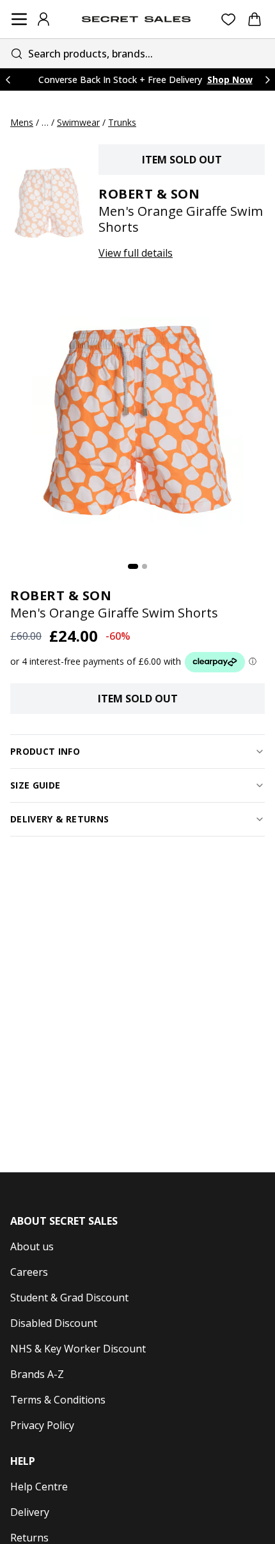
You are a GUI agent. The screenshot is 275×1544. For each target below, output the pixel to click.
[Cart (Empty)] (254, 19)
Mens (21, 122)
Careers (29, 1272)
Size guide (35, 785)
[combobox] (137, 53)
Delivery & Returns (59, 819)
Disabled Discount (53, 1323)
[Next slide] (267, 79)
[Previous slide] (7, 79)
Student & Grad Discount (69, 1297)
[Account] (43, 19)
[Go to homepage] (136, 19)
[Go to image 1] (133, 566)
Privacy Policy (42, 1425)
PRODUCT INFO (45, 751)
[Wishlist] (229, 19)
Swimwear (78, 122)
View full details (135, 253)
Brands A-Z (37, 1374)
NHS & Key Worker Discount (78, 1349)
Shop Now (230, 79)
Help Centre (39, 1487)
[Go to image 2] (144, 566)
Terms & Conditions (58, 1400)
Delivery (29, 1512)
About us (32, 1246)
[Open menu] (19, 19)
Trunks (122, 122)
